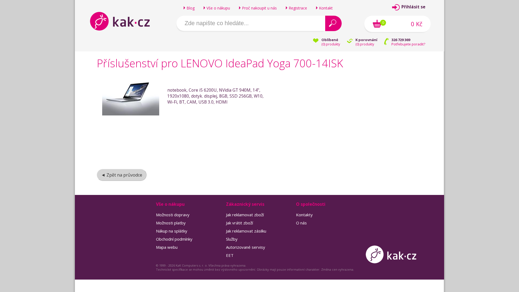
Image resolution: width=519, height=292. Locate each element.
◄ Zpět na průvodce (121, 175)
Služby (232, 239)
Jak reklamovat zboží (245, 214)
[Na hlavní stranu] (124, 21)
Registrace (298, 8)
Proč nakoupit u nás (259, 8)
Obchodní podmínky (174, 239)
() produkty (330, 44)
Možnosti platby (171, 222)
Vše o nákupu (218, 8)
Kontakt (326, 8)
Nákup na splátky (171, 231)
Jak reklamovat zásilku (246, 231)
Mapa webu (167, 247)
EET (230, 255)
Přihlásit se (413, 7)
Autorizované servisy (245, 247)
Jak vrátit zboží (239, 222)
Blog (191, 8)
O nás (301, 222)
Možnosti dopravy (172, 214)
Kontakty (304, 214)
